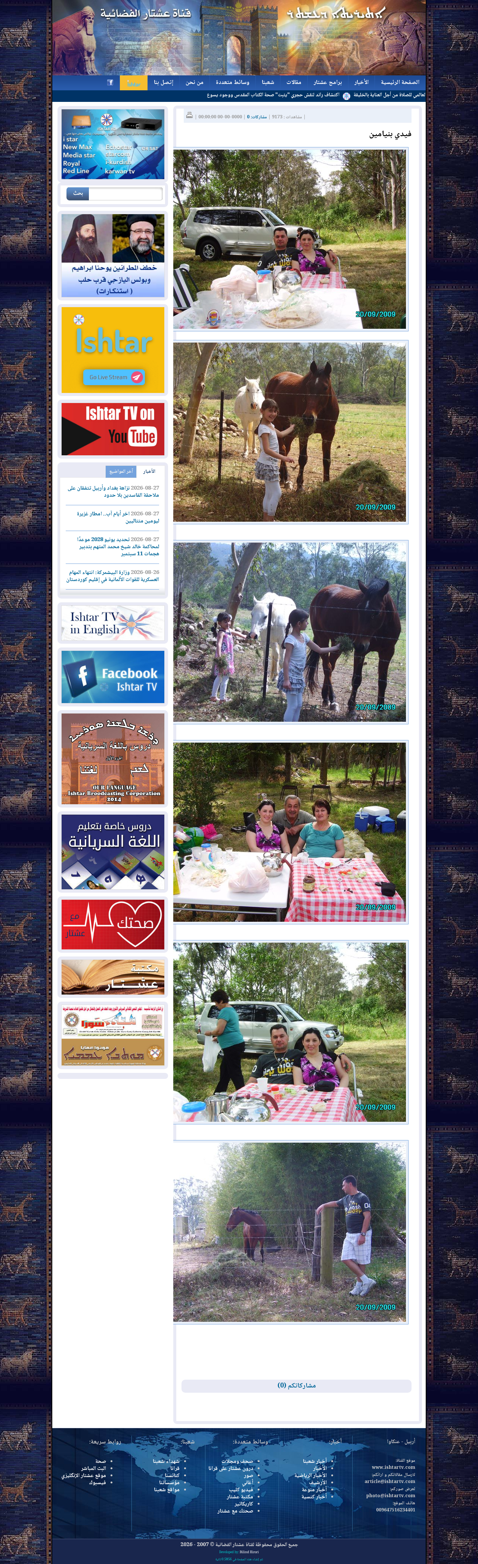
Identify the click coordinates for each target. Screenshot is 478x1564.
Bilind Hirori (249, 1552)
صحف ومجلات (237, 1462)
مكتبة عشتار (240, 1497)
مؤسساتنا (169, 1483)
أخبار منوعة (314, 1490)
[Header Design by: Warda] (239, 74)
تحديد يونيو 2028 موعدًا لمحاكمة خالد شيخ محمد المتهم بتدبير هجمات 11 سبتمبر (118, 547)
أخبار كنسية (314, 1497)
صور (248, 1476)
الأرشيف (318, 1483)
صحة (100, 1462)
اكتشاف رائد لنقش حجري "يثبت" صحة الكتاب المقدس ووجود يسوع (333, 95)
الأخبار (149, 472)
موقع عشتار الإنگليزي (83, 1476)
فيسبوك (97, 1483)
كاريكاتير (244, 1504)
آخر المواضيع (121, 472)
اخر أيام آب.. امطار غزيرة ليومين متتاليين (118, 517)
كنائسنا (172, 1476)
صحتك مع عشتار (235, 1511)
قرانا (175, 1469)
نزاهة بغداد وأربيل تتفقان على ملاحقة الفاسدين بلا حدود (113, 492)
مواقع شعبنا (167, 1490)
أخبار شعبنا (315, 1462)
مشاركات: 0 (257, 117)
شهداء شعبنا (166, 1462)
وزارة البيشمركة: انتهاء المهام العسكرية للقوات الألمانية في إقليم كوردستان (112, 576)
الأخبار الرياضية (310, 1476)
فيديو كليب (241, 1490)
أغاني (247, 1483)
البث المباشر (93, 1469)
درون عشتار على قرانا (230, 1469)
